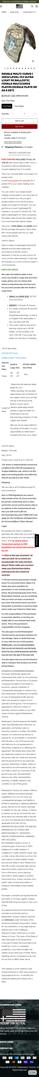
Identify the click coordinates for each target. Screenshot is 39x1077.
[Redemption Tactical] (19, 6)
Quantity (5, 114)
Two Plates (19, 106)
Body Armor (14, 12)
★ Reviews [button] (37, 540)
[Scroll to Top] (35, 1066)
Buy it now (19, 126)
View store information (13, 142)
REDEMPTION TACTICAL (16, 1028)
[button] (36, 6)
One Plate (7, 106)
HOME (4, 12)
